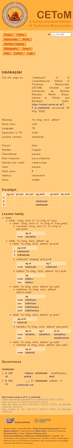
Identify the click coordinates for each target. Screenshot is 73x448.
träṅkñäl (30, 352)
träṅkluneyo (32, 307)
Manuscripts (11, 39)
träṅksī (29, 278)
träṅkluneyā (32, 310)
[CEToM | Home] (36, 15)
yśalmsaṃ (23, 384)
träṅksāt (22, 322)
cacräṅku (30, 236)
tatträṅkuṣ (60, 334)
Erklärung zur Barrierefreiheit (37, 436)
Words (25, 39)
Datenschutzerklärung (13, 436)
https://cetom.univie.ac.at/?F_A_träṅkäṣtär (21, 397)
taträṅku (30, 334)
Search (26, 48)
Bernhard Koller (10, 433)
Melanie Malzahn (11, 431)
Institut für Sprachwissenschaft (46, 428)
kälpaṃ (29, 373)
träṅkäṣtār (42, 201)
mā (31, 384)
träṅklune (30, 299)
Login (30, 53)
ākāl (51, 376)
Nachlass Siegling (14, 44)
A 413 (9, 380)
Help (6, 53)
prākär (27, 376)
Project (8, 34)
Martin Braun (40, 431)
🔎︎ (49, 34)
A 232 (9, 373)
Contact (18, 53)
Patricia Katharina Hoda (36, 433)
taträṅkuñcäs (61, 338)
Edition (20, 34)
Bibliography (11, 48)
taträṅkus (44, 334)
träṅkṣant (30, 266)
